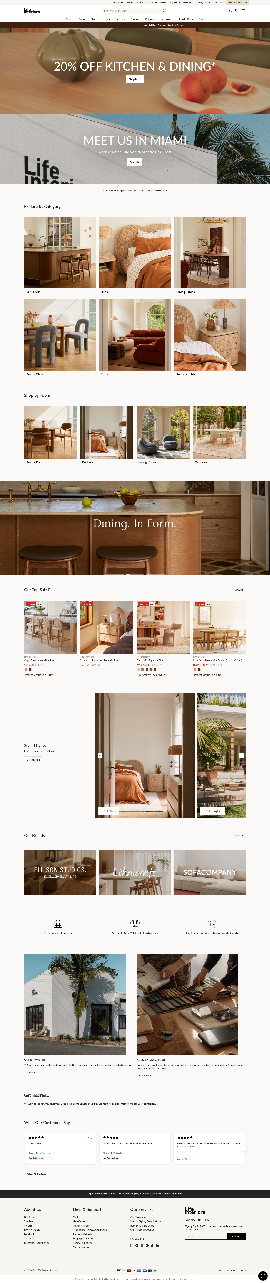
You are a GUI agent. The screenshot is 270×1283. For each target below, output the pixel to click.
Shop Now (134, 79)
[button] (100, 755)
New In (69, 19)
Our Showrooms (138, 1217)
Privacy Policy (222, 1270)
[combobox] (134, 11)
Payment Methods (82, 1234)
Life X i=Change (32, 1229)
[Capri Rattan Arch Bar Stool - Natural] (25, 669)
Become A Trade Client (142, 1225)
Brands (129, 2)
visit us (31, 1072)
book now (145, 1075)
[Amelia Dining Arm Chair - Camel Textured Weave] (142, 669)
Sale (201, 19)
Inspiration (174, 2)
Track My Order (202, 2)
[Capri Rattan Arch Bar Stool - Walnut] (29, 669)
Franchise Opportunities (36, 1242)
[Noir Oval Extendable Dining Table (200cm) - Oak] (194, 669)
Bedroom (120, 19)
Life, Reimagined (213, 811)
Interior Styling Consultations (145, 1221)
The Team (29, 1221)
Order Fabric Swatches (142, 1229)
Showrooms (142, 2)
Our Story (29, 1217)
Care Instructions (82, 1247)
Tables (106, 19)
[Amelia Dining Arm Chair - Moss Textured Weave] (146, 669)
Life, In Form (109, 811)
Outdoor (149, 19)
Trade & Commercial (238, 2)
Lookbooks (29, 1234)
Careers (28, 1225)
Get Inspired (33, 759)
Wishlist (187, 2)
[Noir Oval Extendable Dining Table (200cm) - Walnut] (199, 669)
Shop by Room (185, 19)
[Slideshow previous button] (25, 1148)
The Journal (30, 1238)
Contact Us (79, 1217)
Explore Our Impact (172, 1193)
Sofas (82, 19)
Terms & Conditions (237, 1270)
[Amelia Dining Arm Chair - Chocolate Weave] (155, 669)
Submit (236, 1236)
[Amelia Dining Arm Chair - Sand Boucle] (138, 669)
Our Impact (117, 2)
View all (239, 589)
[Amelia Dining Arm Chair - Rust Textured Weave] (151, 669)
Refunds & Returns (82, 1242)
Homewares (166, 19)
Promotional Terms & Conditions (90, 1229)
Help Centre (219, 2)
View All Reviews (36, 1174)
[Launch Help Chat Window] (263, 1276)
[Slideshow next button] (244, 1148)
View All (239, 835)
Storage (135, 19)
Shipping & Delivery (83, 1238)
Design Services (158, 2)
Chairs (94, 19)
